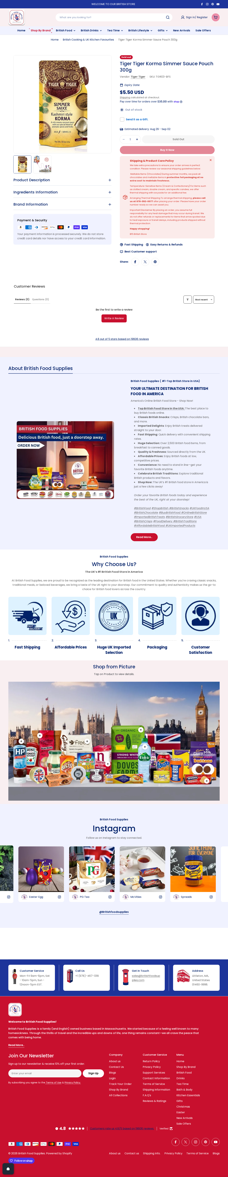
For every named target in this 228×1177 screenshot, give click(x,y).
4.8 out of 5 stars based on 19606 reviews (122, 339)
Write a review (114, 318)
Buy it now (167, 150)
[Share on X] (145, 262)
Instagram (114, 828)
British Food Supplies (31, 1153)
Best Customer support (141, 251)
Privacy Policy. (73, 1082)
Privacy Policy (173, 1153)
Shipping (125, 97)
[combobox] (114, 17)
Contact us (132, 1153)
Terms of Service (197, 1153)
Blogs (216, 1153)
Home (55, 40)
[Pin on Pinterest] (155, 262)
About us (115, 1153)
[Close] (210, 160)
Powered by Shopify (59, 1153)
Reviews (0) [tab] (22, 299)
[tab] (40, 369)
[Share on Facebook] (135, 262)
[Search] (168, 17)
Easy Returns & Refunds (166, 244)
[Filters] (187, 300)
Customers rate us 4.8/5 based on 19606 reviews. (122, 1128)
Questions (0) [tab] (40, 299)
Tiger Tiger (138, 77)
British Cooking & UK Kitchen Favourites (88, 40)
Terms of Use (53, 1082)
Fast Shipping (134, 244)
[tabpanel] (114, 460)
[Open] (8, 1168)
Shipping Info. (151, 1153)
